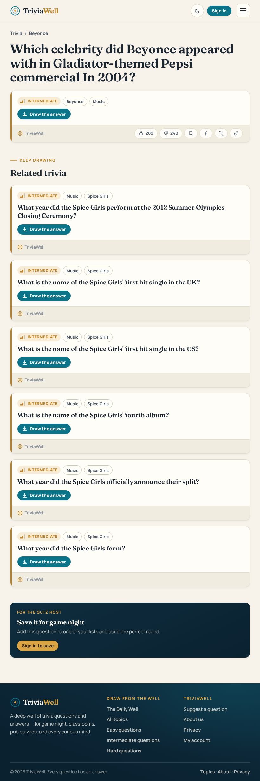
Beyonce (38, 33)
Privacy (192, 729)
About (224, 772)
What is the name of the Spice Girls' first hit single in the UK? (108, 282)
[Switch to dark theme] (197, 10)
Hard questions (124, 750)
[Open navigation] (243, 10)
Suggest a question (205, 709)
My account (197, 740)
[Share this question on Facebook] (205, 133)
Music (99, 101)
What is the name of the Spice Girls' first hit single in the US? (108, 349)
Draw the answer (48, 114)
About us (194, 719)
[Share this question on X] (221, 133)
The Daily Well (122, 709)
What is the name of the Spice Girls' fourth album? (93, 415)
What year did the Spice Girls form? (71, 548)
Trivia (16, 33)
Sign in (219, 11)
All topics (117, 719)
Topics (207, 772)
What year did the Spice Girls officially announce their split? (108, 481)
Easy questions (124, 729)
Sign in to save (38, 645)
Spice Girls (98, 196)
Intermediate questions (133, 740)
